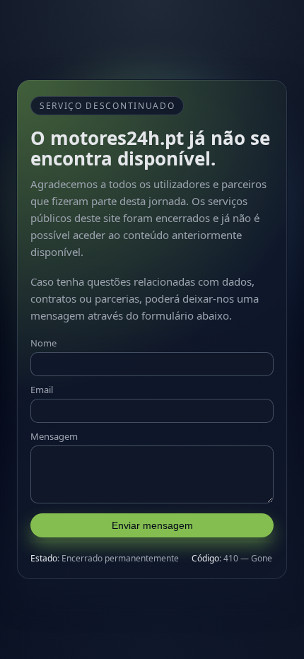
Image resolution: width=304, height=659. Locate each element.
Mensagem (54, 436)
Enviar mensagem (152, 525)
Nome (43, 343)
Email (41, 389)
